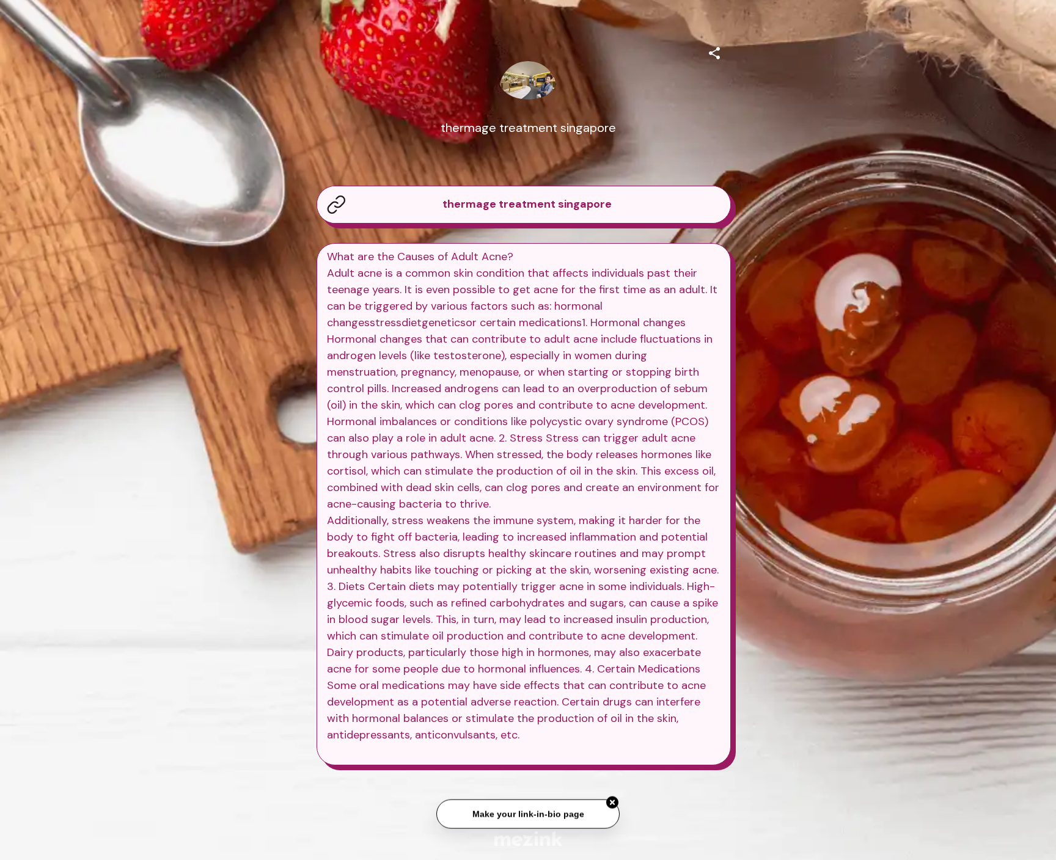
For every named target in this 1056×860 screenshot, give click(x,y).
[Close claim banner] (612, 806)
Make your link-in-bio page (528, 817)
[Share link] (714, 51)
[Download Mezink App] (528, 838)
